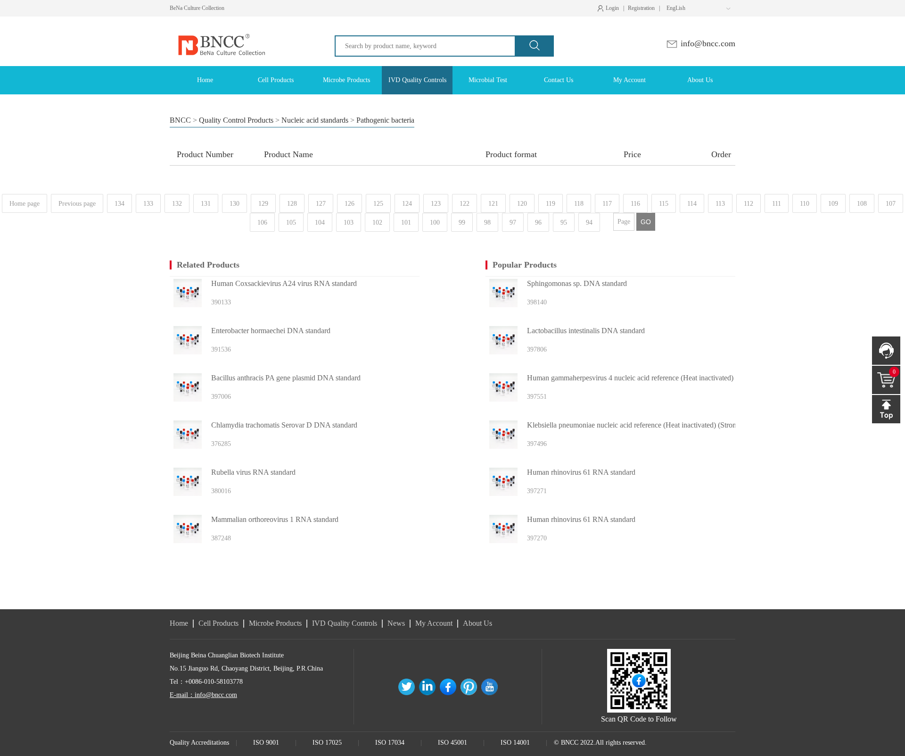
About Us (477, 623)
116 (635, 203)
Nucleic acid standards (314, 120)
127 (321, 203)
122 (464, 203)
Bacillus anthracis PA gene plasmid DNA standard (286, 378)
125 (378, 203)
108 (862, 203)
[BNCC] (221, 24)
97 (513, 222)
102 (377, 222)
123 (436, 203)
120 (522, 203)
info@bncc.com (706, 43)
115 (663, 203)
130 (234, 203)
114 (692, 203)
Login (610, 8)
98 (487, 222)
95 (563, 222)
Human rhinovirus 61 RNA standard (581, 472)
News (396, 623)
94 (589, 222)
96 (538, 222)
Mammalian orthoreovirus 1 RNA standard (274, 519)
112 (748, 203)
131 (206, 203)
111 (776, 203)
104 (320, 222)
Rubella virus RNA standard (253, 472)
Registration (641, 8)
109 (833, 203)
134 (119, 203)
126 (349, 203)
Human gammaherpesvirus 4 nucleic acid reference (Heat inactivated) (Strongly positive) (652, 378)
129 (263, 203)
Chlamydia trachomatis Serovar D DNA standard (284, 425)
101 (406, 222)
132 (177, 203)
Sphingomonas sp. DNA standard (577, 283)
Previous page (77, 203)
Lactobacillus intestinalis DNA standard (586, 331)
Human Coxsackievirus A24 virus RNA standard (284, 283)
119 (550, 203)
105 (291, 222)
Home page (24, 203)
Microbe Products (275, 623)
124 (407, 203)
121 (493, 203)
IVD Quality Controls (344, 623)
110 (804, 203)
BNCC (180, 120)
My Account (433, 623)
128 (292, 203)
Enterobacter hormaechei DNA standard (270, 331)
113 (720, 203)
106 (262, 222)
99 (462, 222)
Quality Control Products (236, 120)
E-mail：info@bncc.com (203, 694)
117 (607, 203)
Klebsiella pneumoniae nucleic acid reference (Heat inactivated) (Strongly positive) (650, 425)
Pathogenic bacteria (385, 120)
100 (435, 222)
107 (891, 203)
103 (349, 222)
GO (646, 222)
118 (579, 203)
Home (179, 623)
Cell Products (218, 623)
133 (148, 203)
